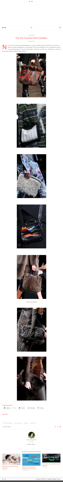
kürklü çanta (32, 423)
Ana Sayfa (38, 479)
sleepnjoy (50, 479)
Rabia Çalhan (7, 426)
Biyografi (55, 479)
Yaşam (58, 479)
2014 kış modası (18, 423)
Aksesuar (31, 35)
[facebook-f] (29, 1)
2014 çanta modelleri (7, 423)
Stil (46, 479)
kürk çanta (26, 423)
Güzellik (43, 479)
